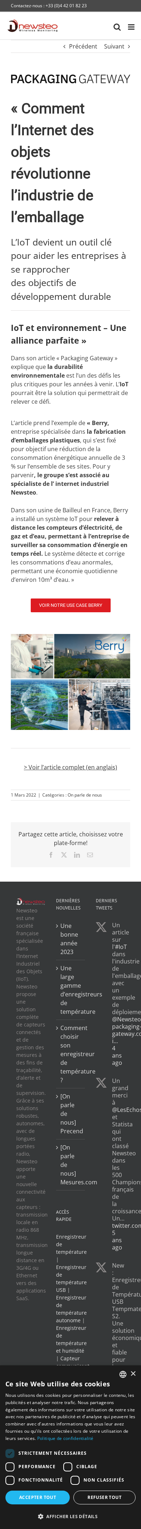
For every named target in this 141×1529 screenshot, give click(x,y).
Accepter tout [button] (37, 1497)
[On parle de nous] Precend (70, 1113)
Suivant (114, 46)
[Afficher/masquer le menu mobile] (132, 27)
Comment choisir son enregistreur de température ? (70, 1054)
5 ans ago (117, 1240)
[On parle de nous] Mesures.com (70, 1164)
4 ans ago (117, 1055)
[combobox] (123, 1374)
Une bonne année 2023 (69, 939)
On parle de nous (85, 795)
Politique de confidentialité (65, 1438)
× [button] (133, 1374)
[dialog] (70, 1447)
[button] (70, 1516)
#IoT (121, 947)
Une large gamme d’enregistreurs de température (70, 990)
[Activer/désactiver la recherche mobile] (117, 27)
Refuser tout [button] (104, 1497)
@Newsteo (126, 1019)
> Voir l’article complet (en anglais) (70, 767)
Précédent (83, 46)
